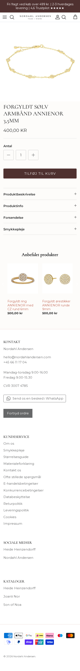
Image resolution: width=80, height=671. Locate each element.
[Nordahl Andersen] (35, 17)
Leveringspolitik (16, 510)
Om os (8, 443)
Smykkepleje (14, 229)
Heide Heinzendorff (19, 549)
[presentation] (3, 284)
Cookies (9, 517)
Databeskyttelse (16, 497)
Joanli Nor (11, 596)
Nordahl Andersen (18, 558)
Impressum (12, 524)
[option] (40, 61)
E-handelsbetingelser (20, 483)
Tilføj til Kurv (40, 174)
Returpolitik (12, 504)
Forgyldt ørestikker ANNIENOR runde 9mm (56, 305)
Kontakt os (12, 470)
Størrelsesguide (16, 457)
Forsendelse (13, 218)
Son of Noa (12, 605)
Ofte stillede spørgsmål (22, 477)
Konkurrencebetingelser (23, 490)
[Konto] (56, 17)
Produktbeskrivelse (19, 194)
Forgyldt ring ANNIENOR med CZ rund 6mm (20, 305)
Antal (7, 146)
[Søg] (14, 17)
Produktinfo (13, 206)
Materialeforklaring (18, 464)
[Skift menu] (4, 17)
